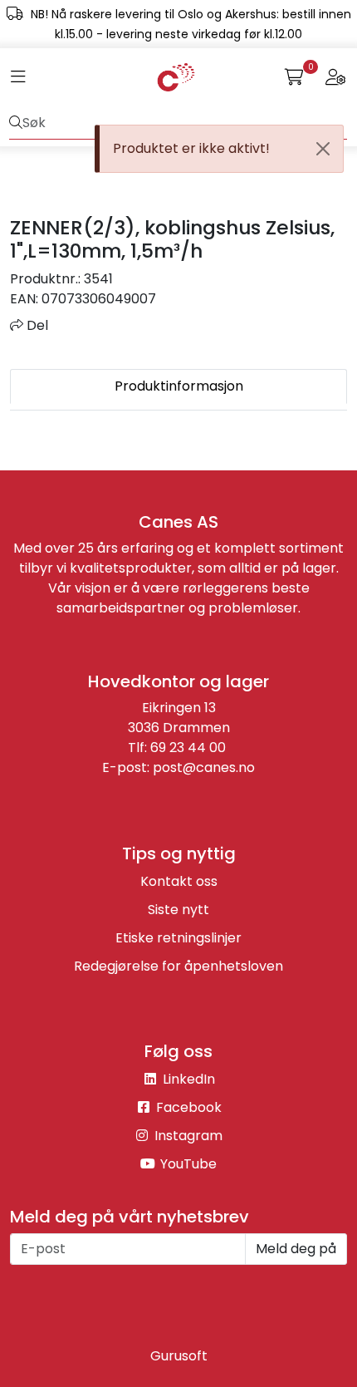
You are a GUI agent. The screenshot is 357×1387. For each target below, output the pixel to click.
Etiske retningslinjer (178, 937)
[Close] (323, 148)
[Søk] (15, 123)
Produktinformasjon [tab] (179, 386)
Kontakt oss (179, 881)
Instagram (187, 1135)
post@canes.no (204, 767)
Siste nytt (178, 909)
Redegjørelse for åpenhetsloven (178, 966)
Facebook (187, 1107)
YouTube (187, 1163)
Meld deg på (296, 1248)
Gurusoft (179, 1355)
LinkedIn (187, 1079)
